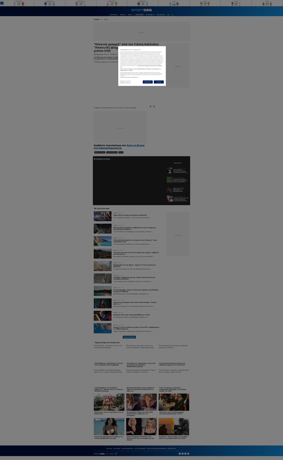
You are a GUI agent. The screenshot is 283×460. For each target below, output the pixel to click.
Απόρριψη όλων (147, 81)
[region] (142, 66)
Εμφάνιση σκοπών (125, 81)
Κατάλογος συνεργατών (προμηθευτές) (129, 77)
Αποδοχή (159, 81)
